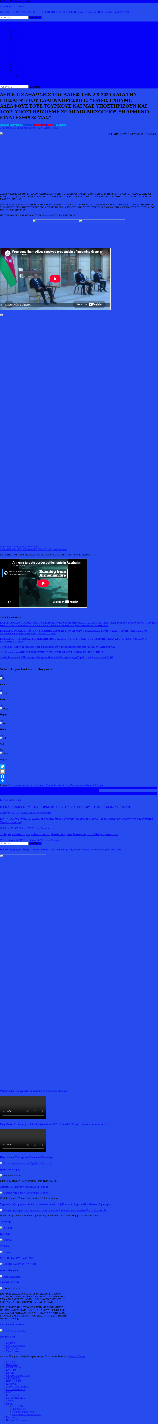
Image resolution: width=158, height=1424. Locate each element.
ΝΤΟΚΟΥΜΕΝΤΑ (43, 125)
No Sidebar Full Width (23, 1411)
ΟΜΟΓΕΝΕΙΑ (19, 36)
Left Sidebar (18, 1406)
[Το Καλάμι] (6, 1227)
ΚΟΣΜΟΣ (11, 28)
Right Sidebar (19, 1409)
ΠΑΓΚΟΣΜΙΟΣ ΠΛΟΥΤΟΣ (26, 53)
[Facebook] (79, 776)
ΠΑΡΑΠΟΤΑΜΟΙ (28, 75)
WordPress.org (13, 1351)
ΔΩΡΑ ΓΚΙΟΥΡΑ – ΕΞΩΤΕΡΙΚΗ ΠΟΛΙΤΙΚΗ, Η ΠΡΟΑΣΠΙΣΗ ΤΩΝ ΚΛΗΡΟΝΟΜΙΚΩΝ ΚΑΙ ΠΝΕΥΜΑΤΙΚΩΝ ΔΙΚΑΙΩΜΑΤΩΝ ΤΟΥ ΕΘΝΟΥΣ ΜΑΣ (78, 793)
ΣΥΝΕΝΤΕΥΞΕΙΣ (15, 1397)
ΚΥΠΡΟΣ (17, 34)
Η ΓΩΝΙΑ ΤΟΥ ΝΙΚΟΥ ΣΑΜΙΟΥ (29, 70)
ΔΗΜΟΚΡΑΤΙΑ (20, 31)
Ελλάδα (70, 785)
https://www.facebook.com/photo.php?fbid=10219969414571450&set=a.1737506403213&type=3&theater (33, 548)
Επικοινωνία (12, 1417)
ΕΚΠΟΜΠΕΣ (13, 1395)
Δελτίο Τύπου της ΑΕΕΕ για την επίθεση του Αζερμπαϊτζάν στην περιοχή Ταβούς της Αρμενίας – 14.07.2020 (56, 657)
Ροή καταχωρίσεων (15, 1345)
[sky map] (5, 1252)
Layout (9, 1403)
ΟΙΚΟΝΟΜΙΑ (13, 50)
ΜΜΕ (9, 1392)
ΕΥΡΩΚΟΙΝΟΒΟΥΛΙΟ (24, 42)
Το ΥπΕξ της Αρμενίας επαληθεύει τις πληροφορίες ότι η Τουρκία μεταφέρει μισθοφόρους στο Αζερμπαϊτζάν (57, 646)
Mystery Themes (77, 1356)
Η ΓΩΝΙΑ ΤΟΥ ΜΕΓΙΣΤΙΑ (26, 67)
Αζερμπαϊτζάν (16, 785)
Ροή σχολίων (12, 1348)
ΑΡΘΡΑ (10, 1400)
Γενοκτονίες (60, 785)
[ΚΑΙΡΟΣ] (6, 1240)
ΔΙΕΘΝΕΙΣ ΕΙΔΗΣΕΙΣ (17, 48)
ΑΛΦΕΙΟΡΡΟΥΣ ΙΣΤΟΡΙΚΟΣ (21, 59)
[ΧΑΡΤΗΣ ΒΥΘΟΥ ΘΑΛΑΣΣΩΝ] (18, 1264)
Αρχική (9, 23)
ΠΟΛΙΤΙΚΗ (12, 25)
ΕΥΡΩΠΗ (17, 39)
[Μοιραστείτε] (79, 781)
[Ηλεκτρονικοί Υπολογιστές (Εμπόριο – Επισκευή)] (26, 1163)
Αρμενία (50, 785)
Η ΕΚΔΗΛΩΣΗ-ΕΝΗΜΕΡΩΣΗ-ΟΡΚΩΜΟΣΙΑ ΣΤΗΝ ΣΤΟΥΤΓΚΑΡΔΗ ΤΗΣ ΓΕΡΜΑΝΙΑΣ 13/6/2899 (65, 807)
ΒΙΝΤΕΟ (10, 56)
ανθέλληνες (28, 785)
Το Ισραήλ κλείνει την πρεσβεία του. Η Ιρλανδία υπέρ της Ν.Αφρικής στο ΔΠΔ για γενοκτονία (59, 834)
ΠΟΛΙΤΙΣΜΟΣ (20, 64)
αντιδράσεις (40, 785)
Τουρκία (91, 785)
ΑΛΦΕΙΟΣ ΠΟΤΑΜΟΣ (12, 6)
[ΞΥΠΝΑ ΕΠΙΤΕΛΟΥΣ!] (13, 1330)
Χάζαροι (99, 785)
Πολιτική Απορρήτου (16, 1420)
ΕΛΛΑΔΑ (11, 45)
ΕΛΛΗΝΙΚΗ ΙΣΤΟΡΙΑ (24, 61)
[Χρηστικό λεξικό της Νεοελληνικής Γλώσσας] (24, 1193)
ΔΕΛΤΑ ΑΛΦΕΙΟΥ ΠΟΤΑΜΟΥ (28, 73)
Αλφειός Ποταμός (50, 128)
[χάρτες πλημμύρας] (10, 1276)
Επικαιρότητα (80, 785)
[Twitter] (79, 766)
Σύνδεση (10, 1342)
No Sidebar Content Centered (26, 1414)
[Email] (79, 771)
